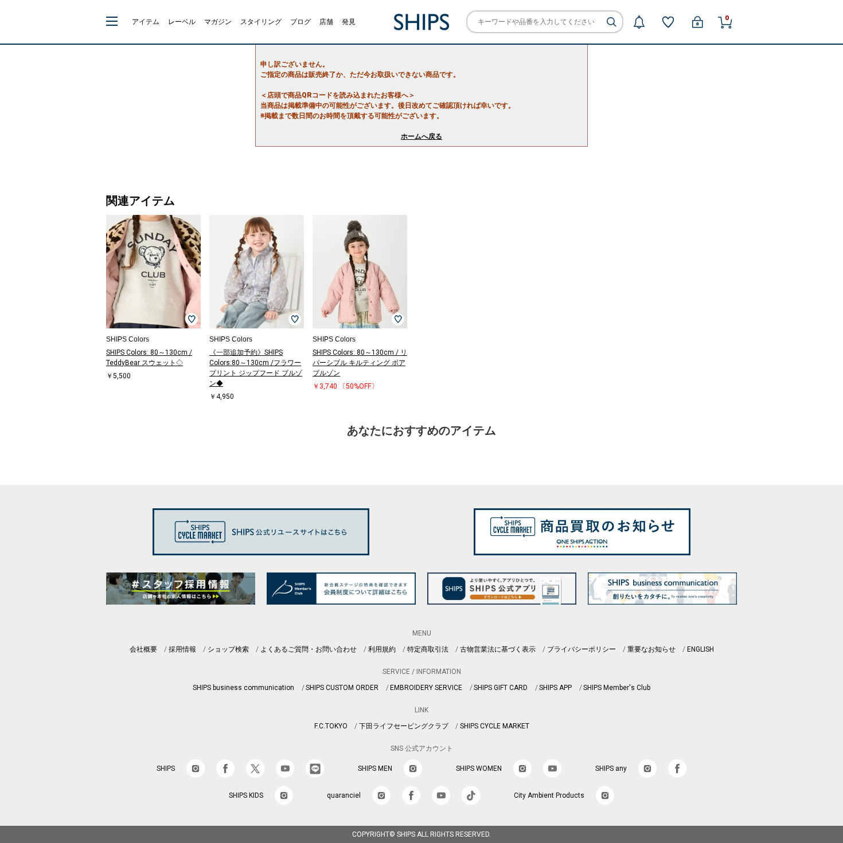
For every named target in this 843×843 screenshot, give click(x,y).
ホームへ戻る (421, 136)
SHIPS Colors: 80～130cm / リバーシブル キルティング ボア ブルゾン (360, 362)
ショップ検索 (228, 649)
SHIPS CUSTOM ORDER (342, 688)
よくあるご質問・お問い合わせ (308, 649)
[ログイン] (697, 21)
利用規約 (382, 649)
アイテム (145, 22)
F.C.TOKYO (331, 726)
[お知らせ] (638, 21)
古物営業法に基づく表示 (498, 649)
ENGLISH (700, 649)
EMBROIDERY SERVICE (426, 688)
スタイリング (261, 22)
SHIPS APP (555, 688)
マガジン (218, 22)
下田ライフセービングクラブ (403, 726)
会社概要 (143, 649)
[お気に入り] (668, 21)
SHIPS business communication (243, 688)
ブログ (300, 22)
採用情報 (182, 649)
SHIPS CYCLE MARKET (494, 726)
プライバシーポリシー (581, 649)
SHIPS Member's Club (616, 688)
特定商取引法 (427, 649)
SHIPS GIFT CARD (501, 688)
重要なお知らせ (651, 649)
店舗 (326, 22)
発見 (349, 22)
